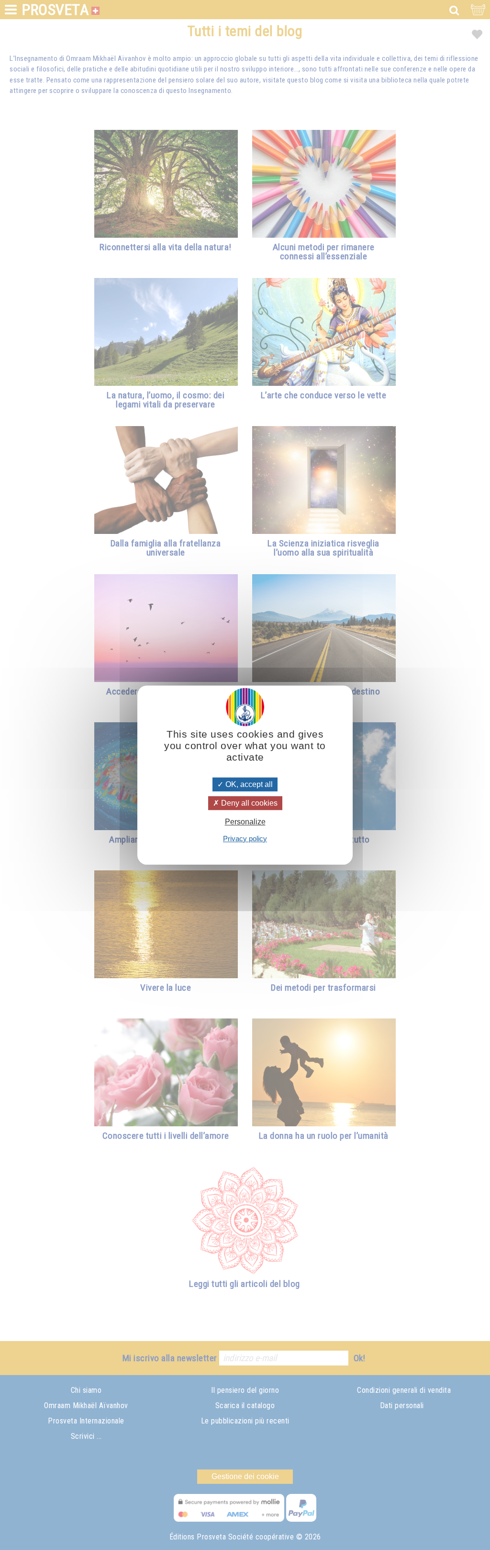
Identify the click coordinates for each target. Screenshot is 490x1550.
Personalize (245, 822)
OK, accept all (248, 784)
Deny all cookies (248, 803)
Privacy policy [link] (245, 838)
